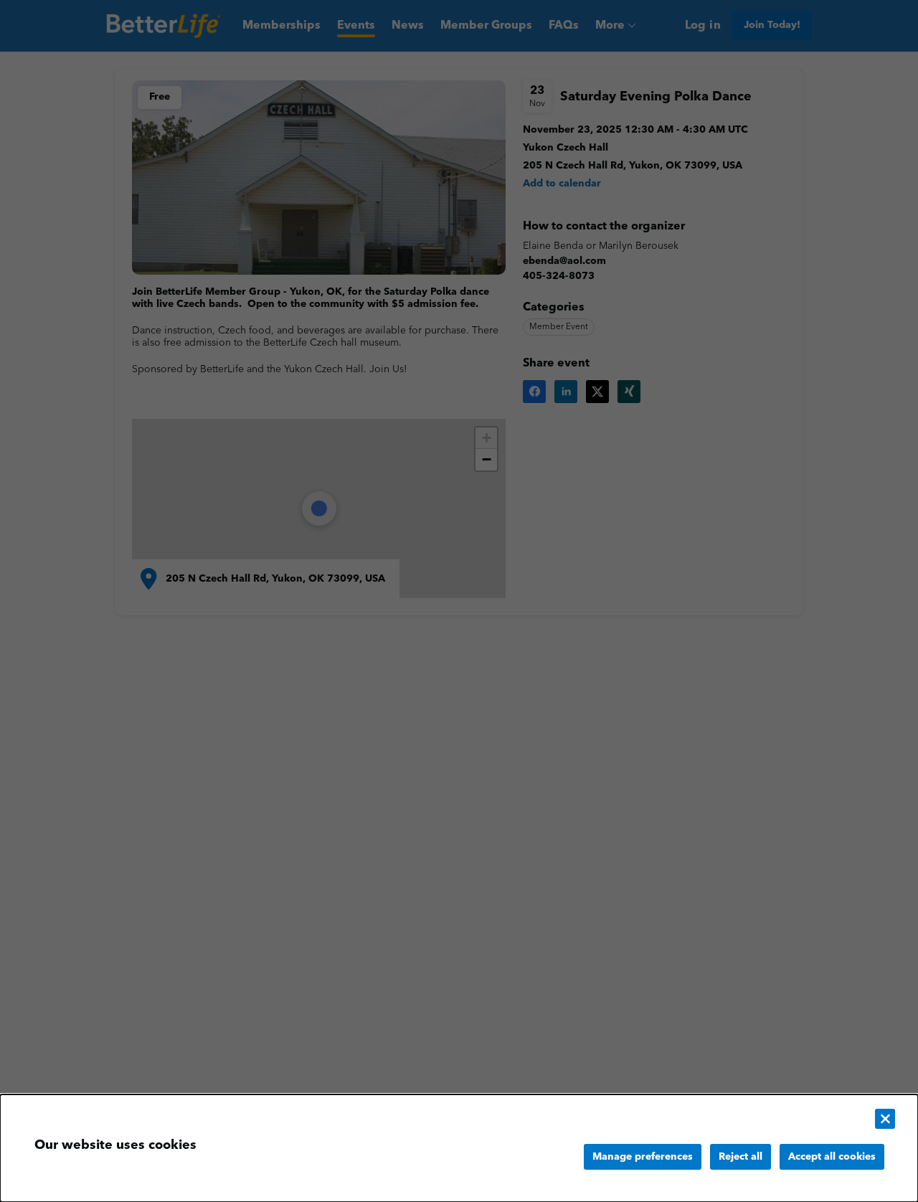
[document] (459, 1148)
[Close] (885, 1119)
